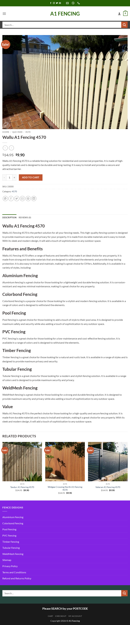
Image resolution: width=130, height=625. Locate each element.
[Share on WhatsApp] (5, 198)
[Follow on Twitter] (57, 3)
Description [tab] (9, 217)
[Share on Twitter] (16, 198)
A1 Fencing (65, 13)
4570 (27, 132)
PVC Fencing (9, 535)
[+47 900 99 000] (79, 3)
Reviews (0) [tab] (25, 217)
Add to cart (30, 177)
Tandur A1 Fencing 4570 (22, 487)
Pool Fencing (9, 529)
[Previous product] (11, 147)
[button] (4, 13)
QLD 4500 (17, 132)
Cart (50, 616)
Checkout (60, 616)
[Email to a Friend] (22, 198)
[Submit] (124, 25)
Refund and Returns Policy (16, 578)
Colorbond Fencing (12, 523)
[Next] (127, 471)
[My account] (119, 13)
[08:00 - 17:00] (73, 3)
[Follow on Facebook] (51, 3)
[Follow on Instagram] (54, 3)
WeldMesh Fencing (12, 553)
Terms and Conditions (14, 572)
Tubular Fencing (11, 547)
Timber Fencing (10, 541)
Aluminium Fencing (12, 517)
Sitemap (6, 559)
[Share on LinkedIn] (33, 198)
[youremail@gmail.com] (67, 3)
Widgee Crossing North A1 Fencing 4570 (65, 488)
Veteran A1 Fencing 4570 (107, 487)
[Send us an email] (60, 3)
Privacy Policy (10, 566)
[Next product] (5, 147)
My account (75, 616)
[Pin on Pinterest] (28, 198)
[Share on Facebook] (11, 198)
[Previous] (2, 471)
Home (5, 132)
